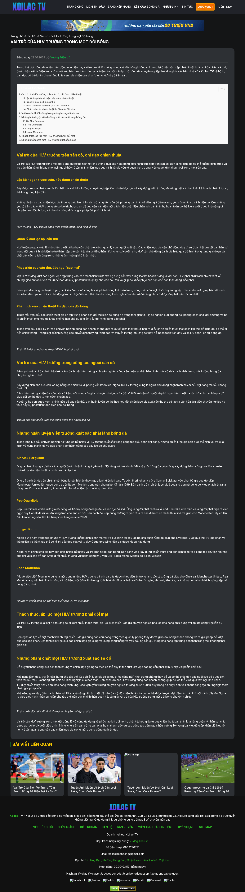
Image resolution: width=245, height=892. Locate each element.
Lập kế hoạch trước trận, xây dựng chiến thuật (50, 98)
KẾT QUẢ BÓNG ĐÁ (147, 6)
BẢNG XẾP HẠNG (119, 6)
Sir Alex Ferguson (36, 121)
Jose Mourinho (35, 132)
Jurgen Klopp (34, 128)
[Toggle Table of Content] (220, 89)
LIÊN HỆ (107, 827)
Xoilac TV (207, 71)
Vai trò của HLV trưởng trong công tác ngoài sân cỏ (50, 113)
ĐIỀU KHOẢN (88, 827)
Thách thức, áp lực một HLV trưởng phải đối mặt (48, 135)
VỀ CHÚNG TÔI (43, 827)
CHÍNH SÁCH (66, 827)
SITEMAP (205, 827)
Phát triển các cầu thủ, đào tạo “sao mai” (48, 105)
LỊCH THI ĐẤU (95, 6)
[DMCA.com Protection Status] (123, 890)
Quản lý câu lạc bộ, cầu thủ (40, 102)
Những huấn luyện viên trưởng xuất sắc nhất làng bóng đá (53, 117)
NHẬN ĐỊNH (171, 6)
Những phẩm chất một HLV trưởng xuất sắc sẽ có (48, 139)
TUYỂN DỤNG (185, 827)
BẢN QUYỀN (125, 827)
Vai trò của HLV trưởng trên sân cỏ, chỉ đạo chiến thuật (51, 94)
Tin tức (31, 36)
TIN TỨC (187, 6)
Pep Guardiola (34, 124)
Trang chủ (17, 36)
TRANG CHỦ (74, 6)
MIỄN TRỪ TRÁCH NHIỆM (155, 827)
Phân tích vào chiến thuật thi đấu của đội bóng (51, 109)
